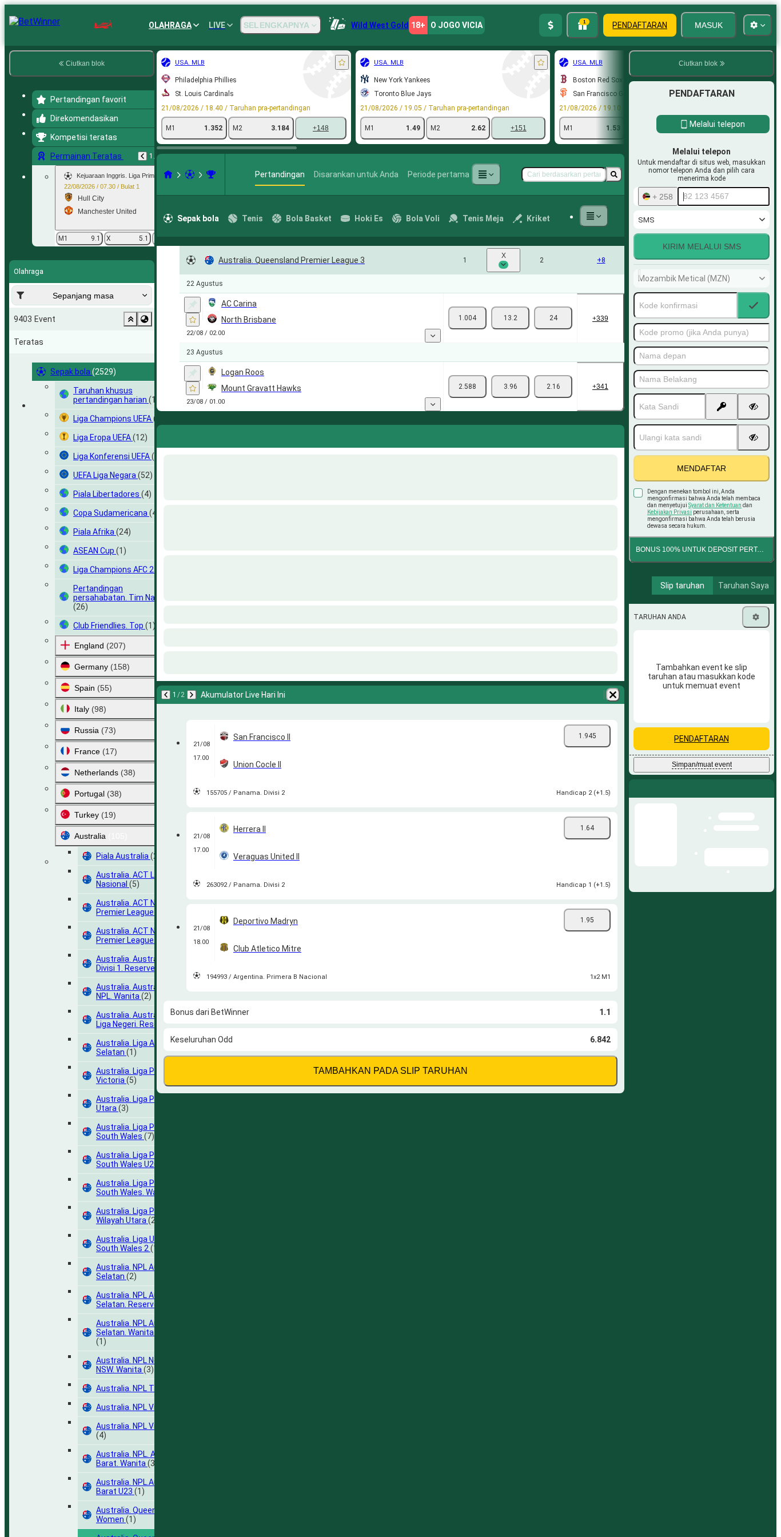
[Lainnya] (486, 174)
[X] (510, 317)
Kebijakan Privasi (669, 512)
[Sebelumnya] (142, 156)
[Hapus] (613, 434)
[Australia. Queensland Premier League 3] (211, 174)
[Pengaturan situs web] (757, 25)
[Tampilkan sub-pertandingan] (433, 336)
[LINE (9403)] (168, 174)
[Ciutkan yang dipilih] (130, 319)
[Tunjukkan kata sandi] (754, 406)
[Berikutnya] (195, 434)
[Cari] (614, 174)
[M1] (467, 317)
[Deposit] (550, 25)
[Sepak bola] (190, 174)
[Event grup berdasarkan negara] (144, 319)
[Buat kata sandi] (722, 406)
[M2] (553, 317)
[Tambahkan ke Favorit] (342, 62)
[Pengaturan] (756, 617)
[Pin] (192, 305)
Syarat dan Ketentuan (715, 505)
